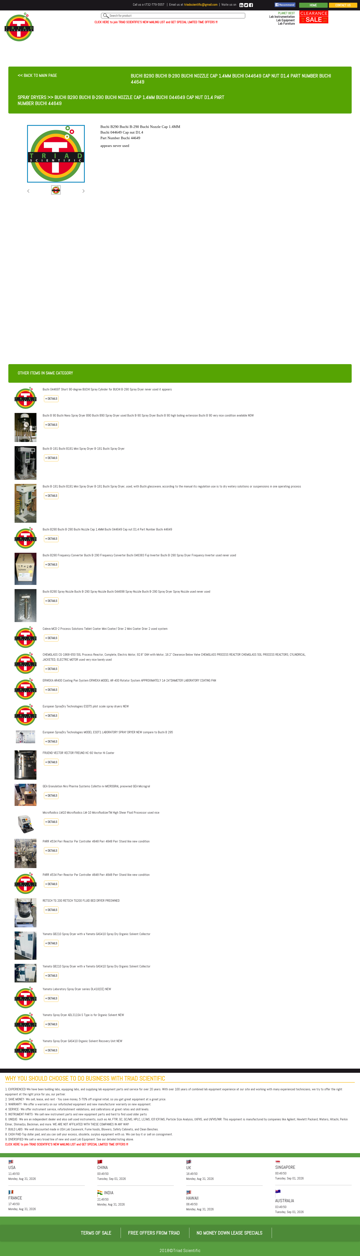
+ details (51, 398)
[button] (28, 191)
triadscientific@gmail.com (201, 4)
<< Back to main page (37, 75)
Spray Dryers (32, 97)
